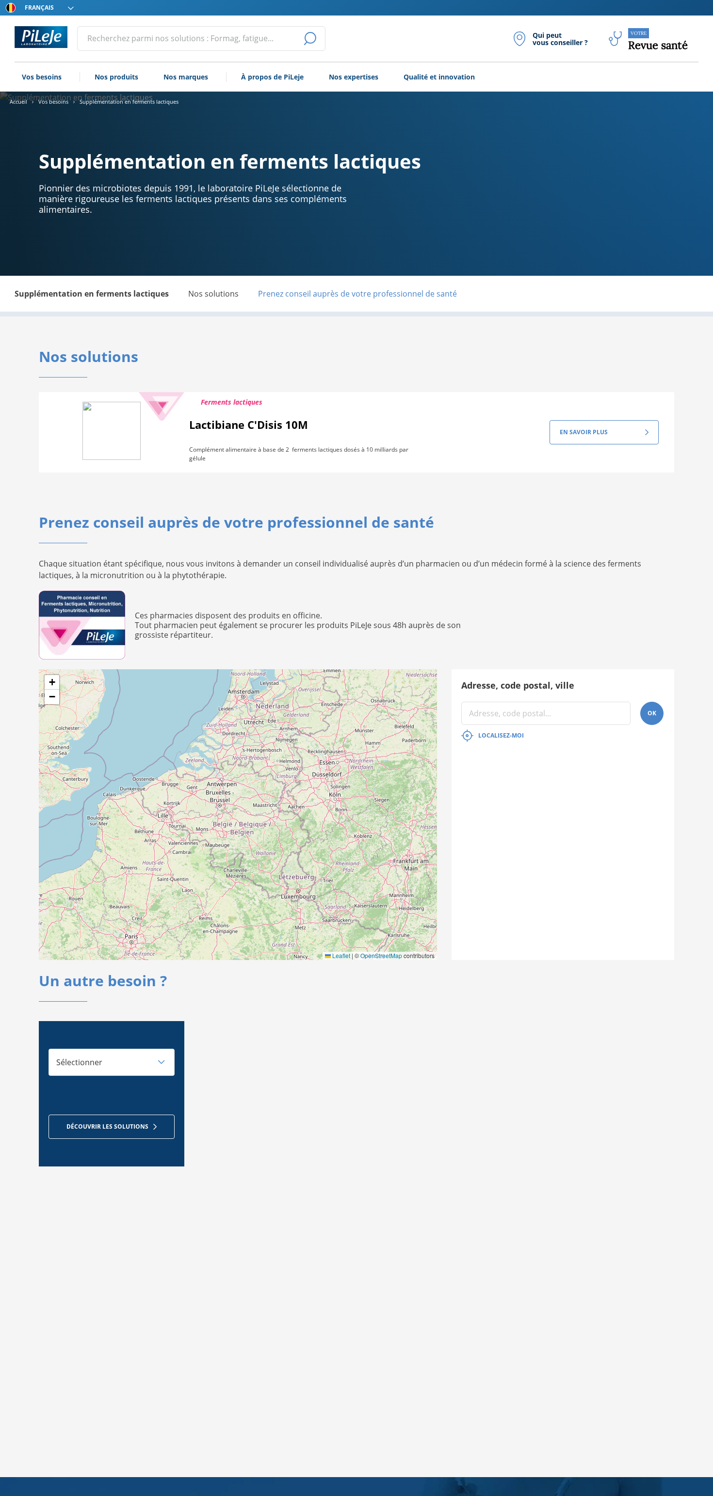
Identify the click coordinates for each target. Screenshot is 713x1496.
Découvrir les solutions (107, 1126)
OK (652, 713)
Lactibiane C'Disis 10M (248, 424)
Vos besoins (42, 76)
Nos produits (116, 76)
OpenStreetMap (381, 955)
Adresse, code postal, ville (517, 685)
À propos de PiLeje (272, 76)
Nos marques (185, 76)
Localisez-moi (501, 735)
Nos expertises (353, 76)
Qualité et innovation (439, 76)
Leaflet (340, 955)
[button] (52, 682)
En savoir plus (584, 432)
